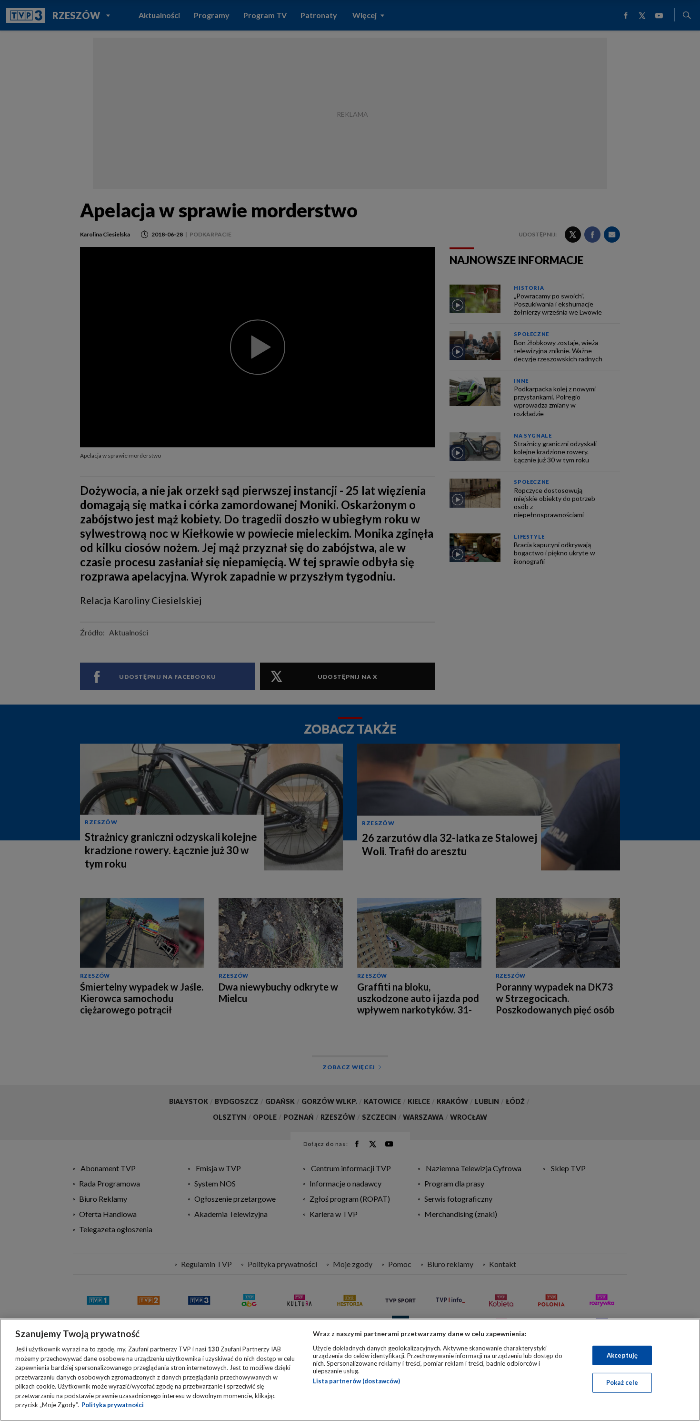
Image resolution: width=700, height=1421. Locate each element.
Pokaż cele (622, 1382)
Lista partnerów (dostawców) (356, 1381)
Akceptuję (622, 1355)
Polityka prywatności (112, 1405)
